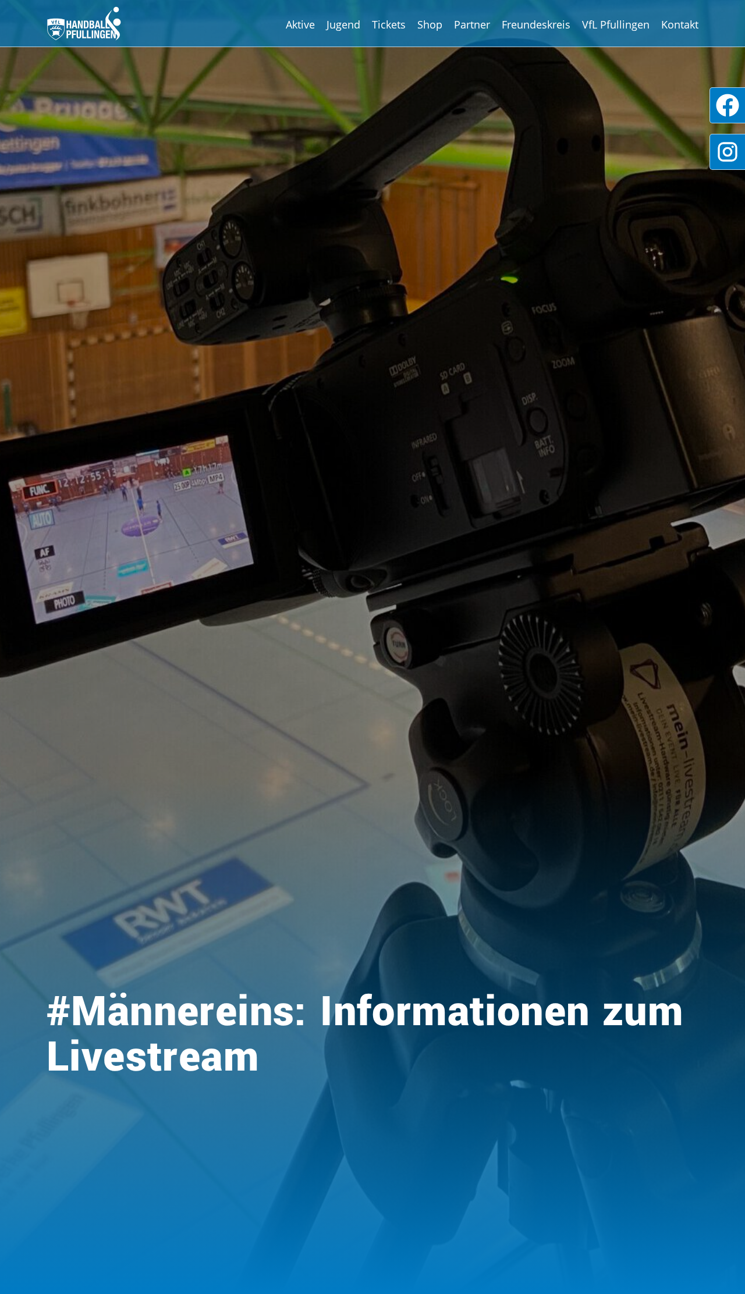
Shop (429, 24)
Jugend (343, 24)
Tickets (389, 24)
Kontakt (679, 24)
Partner (472, 24)
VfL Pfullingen (616, 24)
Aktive (300, 24)
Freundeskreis (536, 24)
